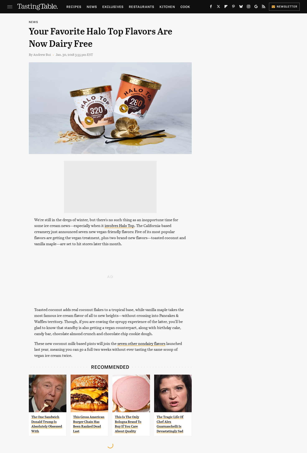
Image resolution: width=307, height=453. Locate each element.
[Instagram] (248, 7)
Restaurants (141, 6)
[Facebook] (211, 7)
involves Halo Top (119, 225)
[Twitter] (218, 7)
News (92, 6)
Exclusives (112, 6)
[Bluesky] (241, 7)
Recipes (73, 6)
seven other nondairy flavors (141, 343)
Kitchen (167, 6)
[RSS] (263, 7)
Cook (185, 6)
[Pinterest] (233, 7)
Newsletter (287, 6)
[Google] (256, 7)
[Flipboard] (226, 7)
